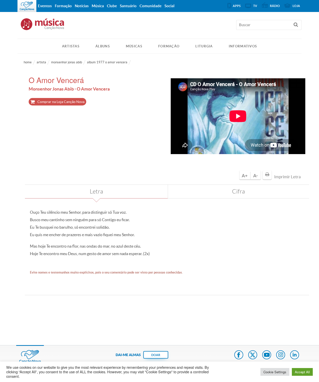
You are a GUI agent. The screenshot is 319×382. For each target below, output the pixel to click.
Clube (112, 6)
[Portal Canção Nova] (26, 6)
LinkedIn (295, 355)
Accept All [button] (302, 372)
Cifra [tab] (238, 191)
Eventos (45, 6)
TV (255, 5)
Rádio (275, 5)
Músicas (134, 46)
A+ (244, 175)
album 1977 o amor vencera (107, 62)
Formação (168, 46)
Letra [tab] (96, 191)
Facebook (239, 355)
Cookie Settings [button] (274, 372)
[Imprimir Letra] (267, 175)
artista (41, 62)
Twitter (253, 355)
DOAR (155, 355)
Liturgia (204, 46)
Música (98, 6)
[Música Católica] (159, 26)
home (28, 62)
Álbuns (102, 46)
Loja (296, 5)
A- (255, 175)
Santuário (128, 6)
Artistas (71, 46)
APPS (236, 5)
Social (169, 6)
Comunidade (150, 6)
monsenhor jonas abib (66, 62)
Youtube (267, 355)
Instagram (281, 355)
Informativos (243, 46)
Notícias (82, 6)
